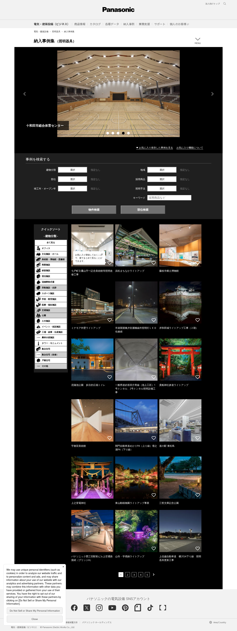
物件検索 (94, 209)
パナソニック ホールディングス (97, 622)
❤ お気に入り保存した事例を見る (154, 147)
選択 (72, 169)
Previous (24, 93)
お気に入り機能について (189, 147)
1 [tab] (108, 133)
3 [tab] (118, 133)
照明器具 (56, 31)
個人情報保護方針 (69, 622)
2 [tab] (113, 133)
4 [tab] (123, 133)
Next (212, 93)
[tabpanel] (118, 93)
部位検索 (143, 209)
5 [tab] (129, 133)
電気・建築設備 (41, 31)
